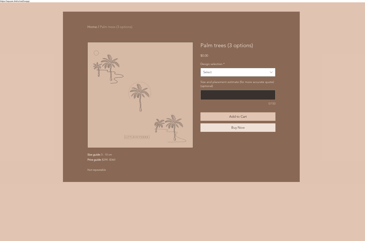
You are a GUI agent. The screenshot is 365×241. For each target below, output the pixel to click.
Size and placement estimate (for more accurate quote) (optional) (237, 84)
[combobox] (237, 72)
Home (92, 27)
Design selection (212, 64)
